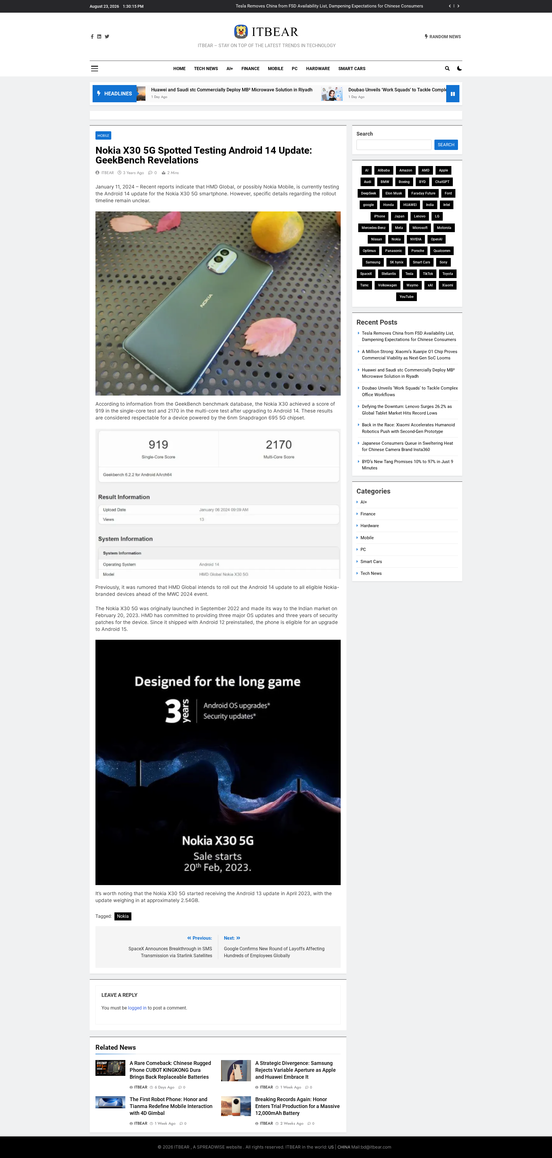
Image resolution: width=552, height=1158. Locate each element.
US (331, 1146)
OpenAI (436, 239)
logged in (137, 1008)
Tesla (409, 274)
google (368, 205)
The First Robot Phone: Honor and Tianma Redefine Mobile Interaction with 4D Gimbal (171, 1106)
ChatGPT (442, 182)
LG (437, 216)
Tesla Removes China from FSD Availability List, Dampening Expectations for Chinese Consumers (329, 6)
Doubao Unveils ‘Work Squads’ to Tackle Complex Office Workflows (365, 90)
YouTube (406, 297)
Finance (250, 68)
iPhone (379, 216)
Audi (367, 182)
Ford (448, 193)
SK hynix (396, 262)
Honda (388, 205)
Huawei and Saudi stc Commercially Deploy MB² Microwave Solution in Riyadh (180, 90)
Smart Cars (351, 68)
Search (364, 134)
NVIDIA (415, 239)
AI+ (230, 68)
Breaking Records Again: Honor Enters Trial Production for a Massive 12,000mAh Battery (297, 1106)
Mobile (275, 68)
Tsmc (364, 285)
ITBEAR (107, 173)
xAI (430, 285)
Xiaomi (447, 285)
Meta (399, 228)
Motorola (444, 228)
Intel (446, 205)
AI (366, 170)
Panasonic (393, 251)
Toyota (447, 274)
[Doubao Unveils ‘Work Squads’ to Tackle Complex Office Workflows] (280, 93)
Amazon (405, 170)
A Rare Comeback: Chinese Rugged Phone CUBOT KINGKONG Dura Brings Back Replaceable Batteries (170, 1070)
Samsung (373, 262)
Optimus (369, 251)
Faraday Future (423, 193)
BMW (385, 182)
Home (179, 68)
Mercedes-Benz (374, 228)
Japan (399, 216)
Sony (443, 262)
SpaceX (366, 274)
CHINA (344, 1146)
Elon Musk (394, 193)
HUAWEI (410, 205)
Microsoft (420, 228)
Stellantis (389, 274)
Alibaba (384, 170)
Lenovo (419, 216)
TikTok (428, 274)
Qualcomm (442, 251)
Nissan (376, 239)
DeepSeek (368, 193)
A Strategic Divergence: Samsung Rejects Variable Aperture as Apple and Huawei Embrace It (295, 1070)
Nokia (123, 916)
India (430, 205)
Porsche (417, 251)
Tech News (206, 68)
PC (295, 68)
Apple (443, 170)
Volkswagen (387, 285)
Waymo (412, 285)
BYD (422, 182)
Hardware (318, 68)
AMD (426, 170)
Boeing (404, 182)
